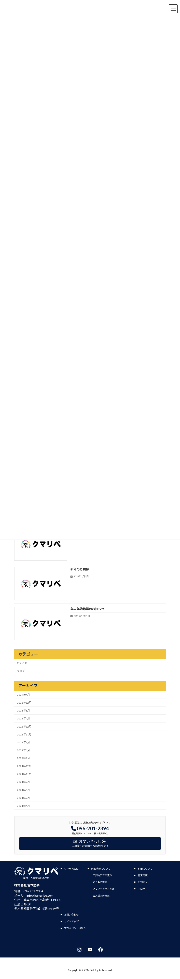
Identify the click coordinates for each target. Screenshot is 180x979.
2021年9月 (23, 782)
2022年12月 (24, 726)
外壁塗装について (100, 868)
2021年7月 (23, 798)
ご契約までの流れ (102, 875)
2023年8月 (23, 710)
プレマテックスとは (103, 888)
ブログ (21, 671)
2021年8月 (23, 790)
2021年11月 (24, 774)
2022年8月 (23, 742)
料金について (145, 868)
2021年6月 (23, 805)
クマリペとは (71, 868)
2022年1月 (23, 758)
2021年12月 (24, 766)
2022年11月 (24, 734)
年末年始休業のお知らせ (87, 609)
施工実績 (143, 875)
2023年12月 (24, 702)
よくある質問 (100, 882)
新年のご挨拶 (79, 569)
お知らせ (22, 663)
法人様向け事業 (101, 895)
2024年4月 (23, 694)
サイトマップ (71, 921)
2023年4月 (23, 718)
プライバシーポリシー (76, 928)
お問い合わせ (71, 914)
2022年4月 (23, 750)
